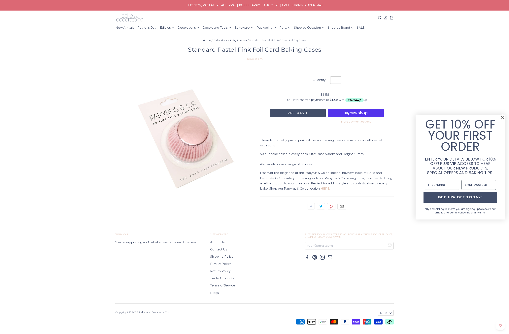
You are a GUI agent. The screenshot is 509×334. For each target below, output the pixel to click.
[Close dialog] (502, 117)
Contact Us (218, 249)
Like (311, 206)
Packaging (265, 27)
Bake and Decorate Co (154, 312)
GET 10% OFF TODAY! (460, 197)
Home (207, 40)
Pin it (331, 206)
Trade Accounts (222, 278)
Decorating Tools (215, 27)
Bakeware (242, 27)
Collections (220, 40)
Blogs (214, 293)
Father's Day (147, 27)
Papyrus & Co (255, 59)
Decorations (187, 27)
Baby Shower (238, 40)
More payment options (356, 121)
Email (341, 206)
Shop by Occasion (308, 27)
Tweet (321, 206)
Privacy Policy (220, 264)
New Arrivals (125, 27)
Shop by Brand (339, 27)
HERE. (325, 188)
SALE (360, 27)
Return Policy (220, 271)
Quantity (319, 80)
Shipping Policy (221, 256)
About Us (217, 242)
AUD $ (384, 313)
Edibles (165, 27)
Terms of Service (222, 285)
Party (283, 27)
